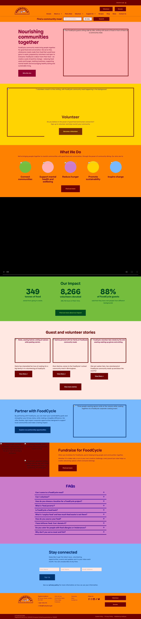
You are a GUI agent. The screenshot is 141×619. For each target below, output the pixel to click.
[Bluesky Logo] (99, 599)
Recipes (101, 14)
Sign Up (47, 577)
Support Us (90, 14)
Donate (49, 14)
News (114, 14)
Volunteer (78, 14)
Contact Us (122, 14)
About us (57, 14)
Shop (108, 14)
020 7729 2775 (43, 603)
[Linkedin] (94, 599)
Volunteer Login (120, 2)
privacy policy (54, 585)
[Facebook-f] (89, 599)
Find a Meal (68, 14)
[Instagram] (91, 599)
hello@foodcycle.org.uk (45, 605)
